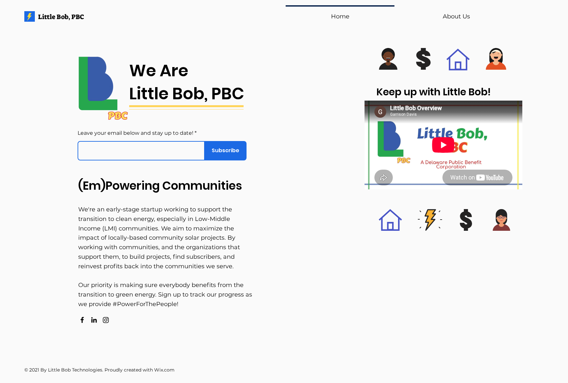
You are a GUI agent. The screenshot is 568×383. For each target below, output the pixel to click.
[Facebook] (82, 320)
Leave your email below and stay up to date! (135, 133)
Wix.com (164, 370)
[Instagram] (106, 320)
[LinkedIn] (94, 320)
